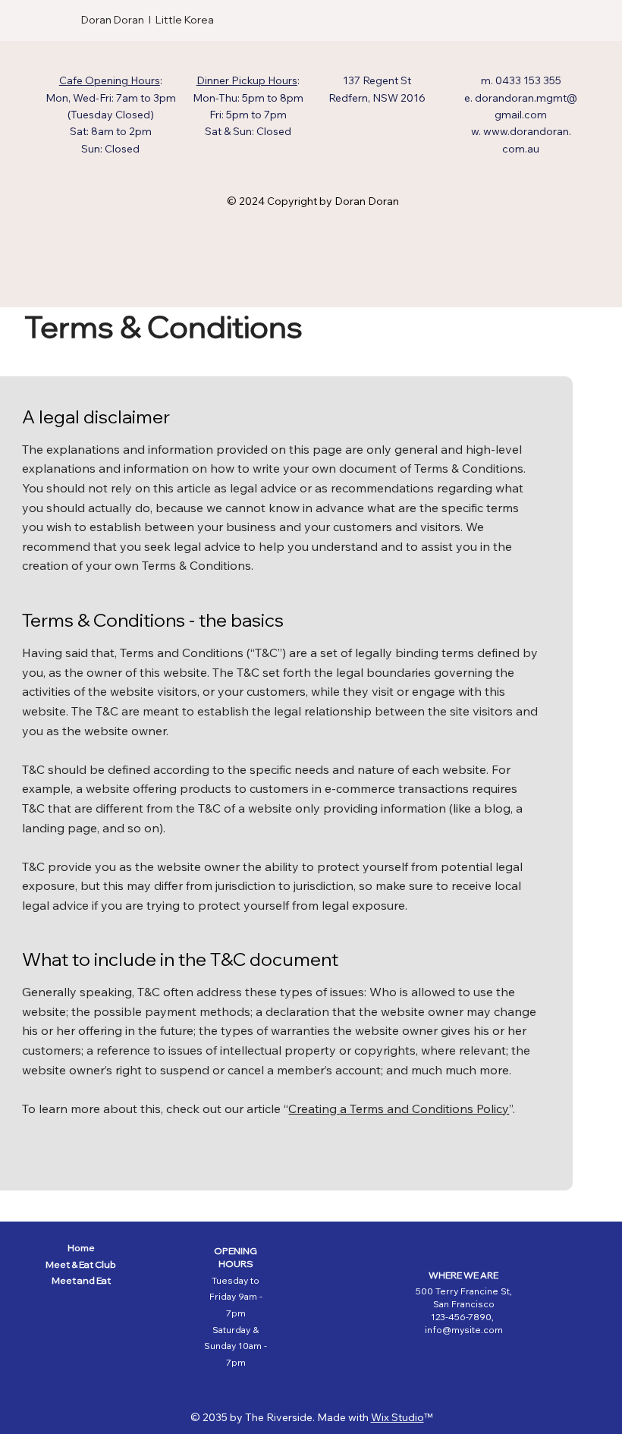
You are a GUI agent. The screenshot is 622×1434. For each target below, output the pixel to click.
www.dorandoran (526, 131)
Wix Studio (397, 1417)
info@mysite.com (464, 1329)
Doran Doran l (118, 20)
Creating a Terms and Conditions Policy (398, 1108)
